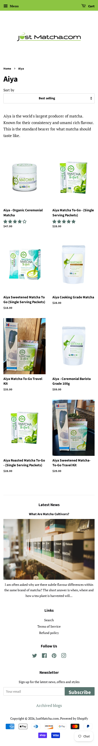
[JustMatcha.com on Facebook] (44, 656)
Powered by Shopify (74, 718)
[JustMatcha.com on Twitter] (34, 656)
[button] (15, 221)
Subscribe (80, 692)
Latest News (49, 505)
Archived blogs (49, 705)
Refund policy (49, 633)
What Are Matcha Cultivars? (49, 514)
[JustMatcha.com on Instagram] (63, 656)
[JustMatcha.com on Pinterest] (54, 656)
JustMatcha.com (47, 718)
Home (7, 69)
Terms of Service (49, 626)
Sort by (8, 90)
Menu (14, 6)
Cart (91, 6)
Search (49, 620)
